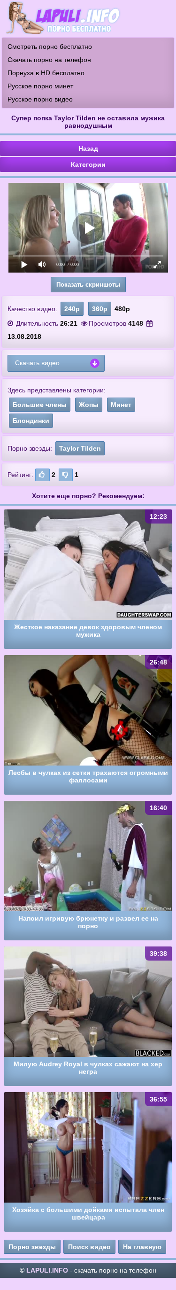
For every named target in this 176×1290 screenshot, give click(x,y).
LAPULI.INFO (47, 1270)
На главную (142, 1247)
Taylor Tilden (80, 448)
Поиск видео (89, 1247)
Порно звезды (32, 1247)
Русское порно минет (40, 86)
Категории (88, 164)
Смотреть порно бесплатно (50, 46)
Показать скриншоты (88, 284)
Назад (88, 148)
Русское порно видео (40, 99)
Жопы (89, 404)
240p (72, 309)
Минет (121, 404)
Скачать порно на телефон (49, 59)
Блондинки (31, 420)
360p (99, 309)
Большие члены (40, 404)
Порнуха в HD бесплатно (46, 73)
